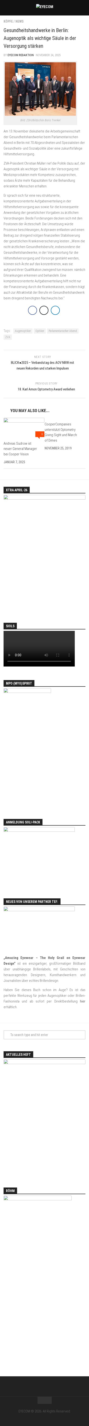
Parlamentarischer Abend (63, 331)
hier (82, 1001)
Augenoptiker (23, 331)
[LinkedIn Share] (55, 310)
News (19, 21)
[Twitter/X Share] (43, 310)
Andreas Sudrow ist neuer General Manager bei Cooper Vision (20, 448)
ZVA (7, 337)
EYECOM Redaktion (21, 55)
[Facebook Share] (32, 310)
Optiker (39, 331)
